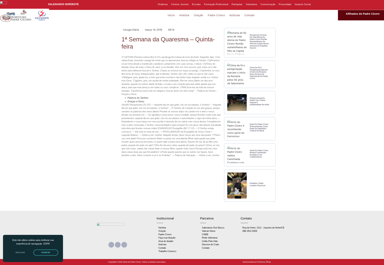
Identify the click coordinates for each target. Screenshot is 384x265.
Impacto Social (303, 4)
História (184, 15)
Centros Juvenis (180, 4)
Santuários (251, 4)
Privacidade (285, 4)
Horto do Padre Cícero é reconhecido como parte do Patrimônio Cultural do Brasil (259, 127)
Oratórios (163, 4)
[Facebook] (111, 245)
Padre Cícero (216, 15)
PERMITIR (45, 253)
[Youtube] (118, 245)
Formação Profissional (216, 4)
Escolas (196, 4)
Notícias (234, 15)
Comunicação (268, 4)
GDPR (46, 244)
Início (171, 15)
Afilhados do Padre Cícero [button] (363, 13)
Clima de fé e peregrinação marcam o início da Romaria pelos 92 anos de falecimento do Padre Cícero (259, 73)
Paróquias (237, 4)
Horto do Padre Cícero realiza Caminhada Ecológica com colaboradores (259, 153)
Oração (198, 15)
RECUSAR (20, 253)
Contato (249, 15)
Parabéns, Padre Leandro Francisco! (258, 184)
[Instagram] (124, 245)
